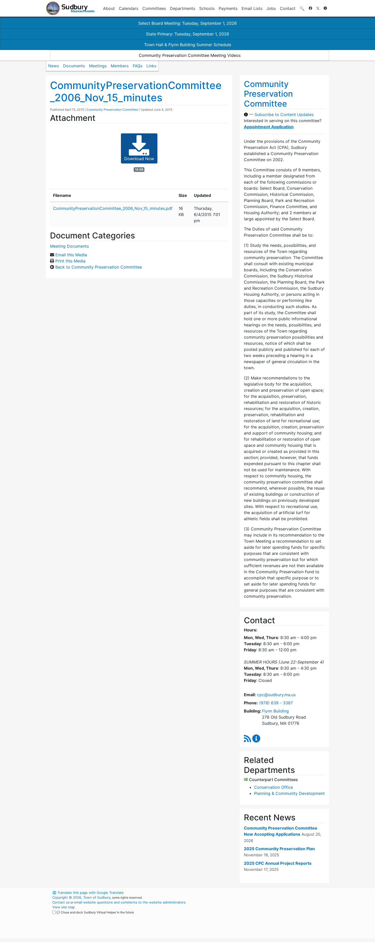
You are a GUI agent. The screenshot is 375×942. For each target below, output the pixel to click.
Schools (207, 8)
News (53, 65)
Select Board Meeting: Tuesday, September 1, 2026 (187, 23)
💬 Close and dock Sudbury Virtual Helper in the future (95, 912)
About (109, 8)
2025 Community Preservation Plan (279, 848)
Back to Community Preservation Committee (98, 267)
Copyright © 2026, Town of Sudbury (81, 897)
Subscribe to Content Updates (284, 114)
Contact (287, 8)
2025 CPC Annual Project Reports (277, 863)
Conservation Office (273, 787)
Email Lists (252, 8)
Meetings (98, 65)
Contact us (61, 902)
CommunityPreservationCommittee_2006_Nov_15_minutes (136, 91)
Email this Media (71, 254)
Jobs (271, 8)
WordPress (260, 892)
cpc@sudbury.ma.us (276, 694)
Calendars (128, 8)
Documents (74, 65)
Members (120, 65)
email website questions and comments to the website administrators (129, 902)
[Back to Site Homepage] (70, 8)
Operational (269, 917)
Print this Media (70, 260)
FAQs (137, 65)
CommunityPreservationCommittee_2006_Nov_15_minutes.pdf (112, 208)
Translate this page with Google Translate (88, 892)
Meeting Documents (69, 246)
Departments (182, 8)
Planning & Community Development (289, 793)
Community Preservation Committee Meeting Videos (190, 55)
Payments (228, 8)
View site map (63, 907)
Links (151, 65)
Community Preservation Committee (112, 109)
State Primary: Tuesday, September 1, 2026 (187, 33)
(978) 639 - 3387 (276, 702)
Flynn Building (275, 711)
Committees (154, 8)
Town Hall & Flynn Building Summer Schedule (187, 44)
